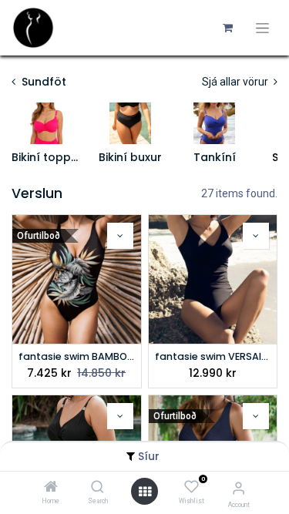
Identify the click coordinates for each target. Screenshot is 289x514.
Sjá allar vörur (236, 82)
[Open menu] (145, 491)
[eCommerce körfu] (227, 28)
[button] (120, 236)
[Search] (97, 488)
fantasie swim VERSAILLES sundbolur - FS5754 (213, 356)
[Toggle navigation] (262, 28)
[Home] (51, 488)
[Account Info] (238, 488)
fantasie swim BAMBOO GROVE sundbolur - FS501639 (76, 356)
